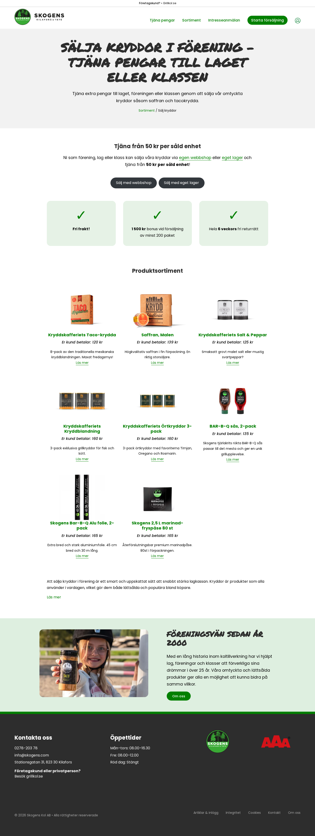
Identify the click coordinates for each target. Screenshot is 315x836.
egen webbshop (195, 157)
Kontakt (274, 812)
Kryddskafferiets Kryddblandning (82, 429)
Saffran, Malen (157, 334)
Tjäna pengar (162, 20)
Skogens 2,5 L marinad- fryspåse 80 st (157, 525)
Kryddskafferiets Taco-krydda (82, 334)
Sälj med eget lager (181, 182)
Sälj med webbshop (134, 182)
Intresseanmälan (224, 20)
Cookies (254, 812)
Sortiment (191, 20)
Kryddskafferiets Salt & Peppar (233, 334)
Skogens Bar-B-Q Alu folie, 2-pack (82, 525)
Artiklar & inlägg (205, 812)
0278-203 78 (26, 748)
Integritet (233, 812)
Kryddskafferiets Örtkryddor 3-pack (157, 429)
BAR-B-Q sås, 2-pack (233, 426)
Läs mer (82, 362)
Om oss (178, 696)
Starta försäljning (267, 20)
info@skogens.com (32, 755)
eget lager (232, 157)
